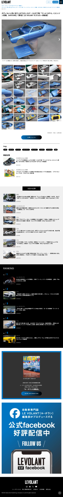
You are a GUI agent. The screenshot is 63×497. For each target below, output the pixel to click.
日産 (56, 149)
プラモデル (49, 149)
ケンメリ (18, 149)
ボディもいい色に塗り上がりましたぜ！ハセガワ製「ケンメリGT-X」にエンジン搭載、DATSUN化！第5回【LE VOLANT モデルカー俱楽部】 (31, 7)
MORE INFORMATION (31, 393)
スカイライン (26, 149)
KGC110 (11, 149)
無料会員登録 (55, 2)
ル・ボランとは (16, 489)
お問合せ (35, 489)
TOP (3, 5)
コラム (6, 5)
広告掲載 (42, 489)
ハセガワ (42, 149)
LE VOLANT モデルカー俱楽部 (15, 5)
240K (5, 149)
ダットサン (34, 149)
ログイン (49, 2)
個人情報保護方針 (27, 489)
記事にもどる (31, 137)
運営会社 (48, 489)
